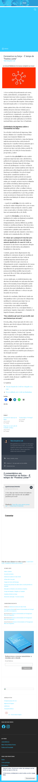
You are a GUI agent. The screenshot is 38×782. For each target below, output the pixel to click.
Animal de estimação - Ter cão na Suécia (14, 596)
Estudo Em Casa (11, 466)
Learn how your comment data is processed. (17, 562)
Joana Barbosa (5, 742)
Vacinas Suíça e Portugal (25, 417)
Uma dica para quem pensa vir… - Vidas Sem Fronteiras (17, 505)
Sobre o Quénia (8, 571)
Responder (31, 487)
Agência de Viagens (9, 703)
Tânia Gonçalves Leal (9, 61)
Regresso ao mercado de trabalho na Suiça (10, 427)
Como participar (6, 762)
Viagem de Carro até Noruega (11, 582)
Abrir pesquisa (34, 9)
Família (12, 458)
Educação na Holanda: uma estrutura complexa (15, 589)
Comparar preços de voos (10, 700)
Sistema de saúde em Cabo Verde (12, 576)
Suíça (16, 458)
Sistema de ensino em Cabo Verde (17, 606)
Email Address (9, 661)
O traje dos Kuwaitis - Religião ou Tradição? (14, 591)
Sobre (3, 759)
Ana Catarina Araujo (9, 609)
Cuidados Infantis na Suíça (10, 594)
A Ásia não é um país (9, 579)
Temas (8, 458)
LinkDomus (7, 706)
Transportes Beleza (9, 708)
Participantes (5, 765)
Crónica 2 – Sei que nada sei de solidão (17, 463)
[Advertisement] (19, 26)
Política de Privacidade (7, 747)
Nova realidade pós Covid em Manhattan (19, 392)
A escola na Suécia (8, 574)
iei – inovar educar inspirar (15, 714)
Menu (6, 49)
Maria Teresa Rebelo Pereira (9, 745)
